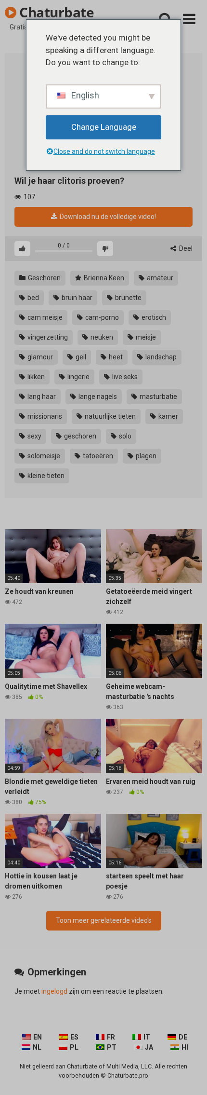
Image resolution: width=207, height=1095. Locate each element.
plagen (145, 456)
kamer (167, 416)
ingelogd (54, 991)
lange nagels (97, 396)
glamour (39, 357)
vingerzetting (47, 337)
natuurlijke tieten (109, 416)
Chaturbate (55, 12)
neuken (101, 337)
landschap (160, 357)
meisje (145, 337)
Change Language (103, 127)
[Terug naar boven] (189, 1075)
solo (124, 436)
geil (80, 357)
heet (115, 357)
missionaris (44, 416)
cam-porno (101, 317)
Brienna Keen (103, 278)
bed (32, 297)
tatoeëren (97, 456)
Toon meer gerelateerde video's (104, 920)
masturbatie (157, 396)
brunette (128, 297)
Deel (185, 248)
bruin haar (76, 297)
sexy (33, 436)
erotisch (153, 317)
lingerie (78, 377)
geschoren (79, 436)
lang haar (41, 396)
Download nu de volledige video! (107, 216)
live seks (124, 377)
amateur (159, 278)
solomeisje (43, 456)
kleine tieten (45, 475)
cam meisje (44, 317)
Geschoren (43, 278)
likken (35, 377)
